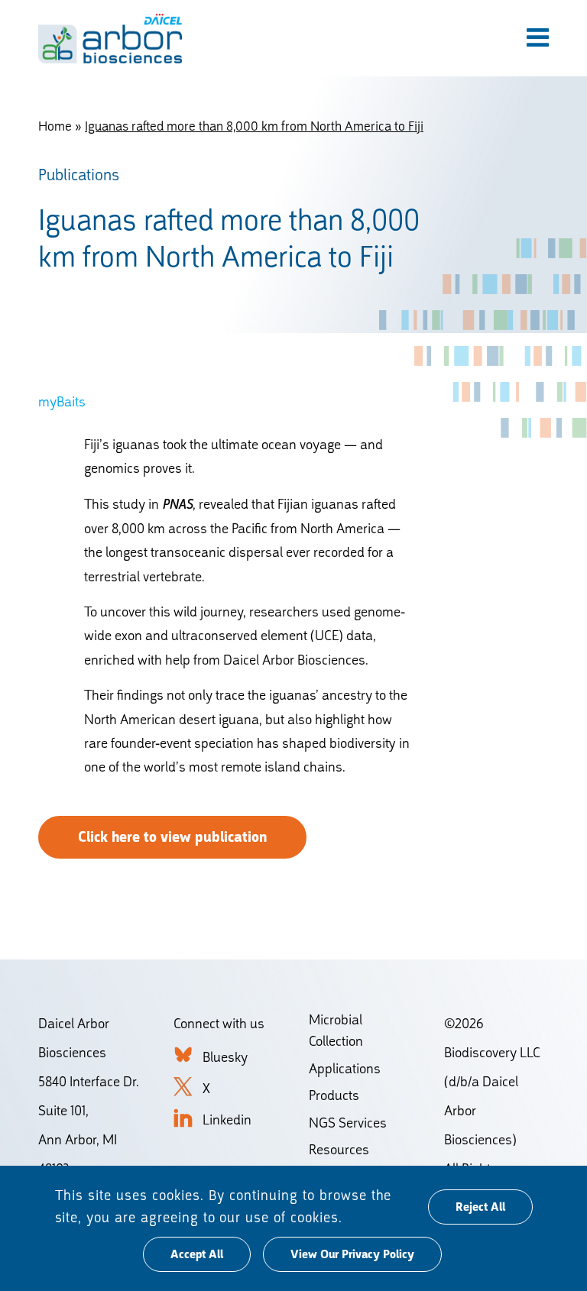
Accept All (196, 1254)
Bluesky (225, 1057)
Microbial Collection (336, 1030)
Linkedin (227, 1119)
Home (55, 126)
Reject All (480, 1207)
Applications (345, 1068)
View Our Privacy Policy (352, 1254)
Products (334, 1095)
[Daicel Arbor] (110, 38)
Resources (339, 1149)
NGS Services (348, 1122)
